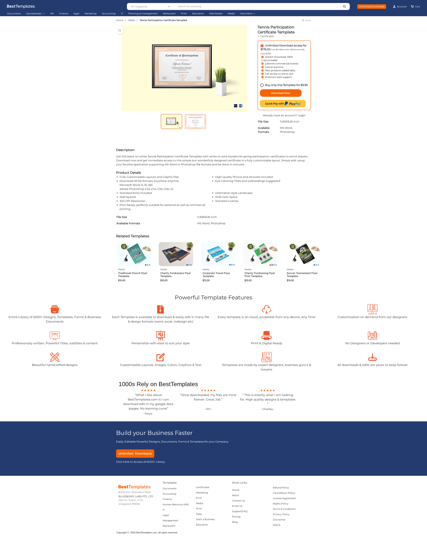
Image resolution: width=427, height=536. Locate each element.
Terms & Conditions (284, 509)
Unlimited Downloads (371, 6)
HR (52, 13)
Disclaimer (279, 519)
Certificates (267, 36)
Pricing (236, 516)
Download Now (280, 93)
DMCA (276, 525)
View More (246, 13)
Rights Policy (280, 503)
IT (122, 13)
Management (170, 520)
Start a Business (205, 519)
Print (184, 13)
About (235, 495)
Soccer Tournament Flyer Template (302, 275)
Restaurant (169, 13)
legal (76, 13)
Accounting (109, 13)
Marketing (91, 13)
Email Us (237, 506)
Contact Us (238, 500)
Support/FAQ (240, 511)
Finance (63, 13)
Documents (14, 13)
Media (231, 13)
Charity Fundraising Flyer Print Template (260, 275)
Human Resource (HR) (176, 504)
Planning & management (143, 13)
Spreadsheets (34, 13)
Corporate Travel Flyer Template (216, 275)
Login (301, 115)
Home (119, 20)
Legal (166, 515)
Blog (235, 522)
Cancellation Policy (284, 493)
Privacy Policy (281, 514)
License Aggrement (284, 498)
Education (198, 13)
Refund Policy (281, 487)
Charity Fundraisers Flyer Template (175, 275)
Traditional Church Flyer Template (132, 275)
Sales (199, 514)
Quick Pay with (275, 103)
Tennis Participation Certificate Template (175, 156)
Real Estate (215, 13)
